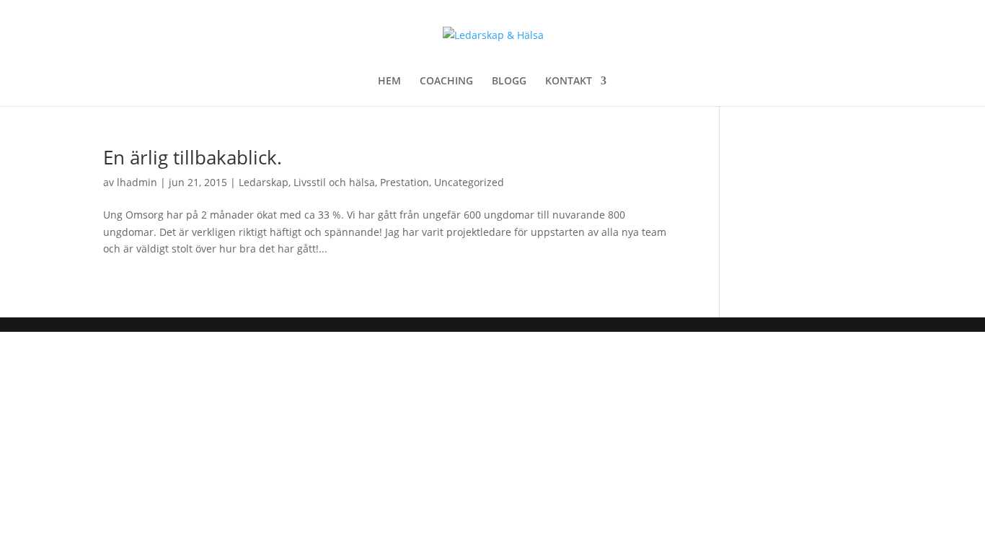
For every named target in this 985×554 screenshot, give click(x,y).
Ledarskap (263, 182)
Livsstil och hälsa (334, 182)
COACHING (446, 81)
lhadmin (137, 182)
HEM (389, 81)
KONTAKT (568, 81)
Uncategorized (469, 182)
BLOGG (509, 81)
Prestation (404, 182)
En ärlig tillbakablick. (192, 157)
